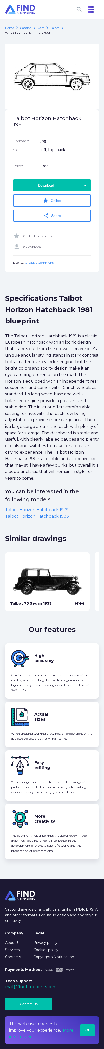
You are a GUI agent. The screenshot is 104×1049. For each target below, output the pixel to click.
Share (52, 216)
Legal (38, 933)
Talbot (55, 28)
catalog (26, 28)
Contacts (13, 957)
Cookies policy (45, 949)
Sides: (18, 149)
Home (9, 28)
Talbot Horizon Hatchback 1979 (37, 509)
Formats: (21, 141)
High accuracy (44, 658)
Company (14, 933)
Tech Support (18, 981)
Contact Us (29, 1004)
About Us (13, 942)
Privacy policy (45, 942)
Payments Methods (23, 969)
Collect (52, 200)
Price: (18, 166)
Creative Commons (39, 262)
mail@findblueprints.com (31, 986)
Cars (41, 28)
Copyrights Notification (53, 957)
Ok (87, 1030)
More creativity (44, 819)
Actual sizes (41, 717)
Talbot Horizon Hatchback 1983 (37, 516)
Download (63, 185)
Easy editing (42, 765)
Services (12, 949)
